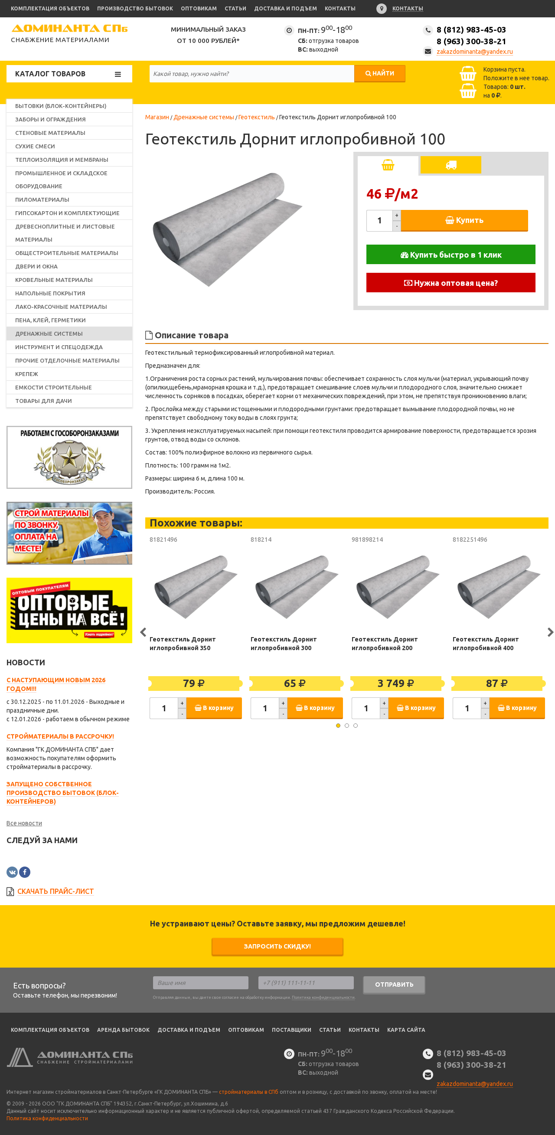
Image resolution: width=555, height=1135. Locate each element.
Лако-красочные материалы (61, 307)
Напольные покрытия (50, 293)
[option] (228, 230)
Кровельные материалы (54, 280)
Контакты (340, 8)
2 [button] (347, 725)
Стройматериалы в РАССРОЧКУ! (60, 736)
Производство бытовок (135, 8)
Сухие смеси (35, 146)
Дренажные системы (49, 333)
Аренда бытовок (123, 1030)
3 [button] (355, 725)
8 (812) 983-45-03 (471, 35)
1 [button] (338, 725)
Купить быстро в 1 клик (455, 254)
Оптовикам (199, 8)
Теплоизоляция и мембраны (61, 160)
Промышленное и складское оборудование (61, 179)
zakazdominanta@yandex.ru (475, 51)
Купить (468, 220)
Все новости (24, 823)
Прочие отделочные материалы (67, 360)
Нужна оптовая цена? (455, 282)
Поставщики (291, 1030)
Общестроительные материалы (66, 253)
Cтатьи (330, 1030)
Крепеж (26, 374)
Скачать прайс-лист (55, 891)
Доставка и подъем (285, 8)
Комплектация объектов (50, 8)
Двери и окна (36, 266)
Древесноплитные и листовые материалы (65, 232)
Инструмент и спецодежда (59, 347)
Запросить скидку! (277, 946)
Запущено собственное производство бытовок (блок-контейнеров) (63, 793)
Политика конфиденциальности (323, 997)
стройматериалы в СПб (248, 1092)
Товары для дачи (43, 401)
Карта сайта (406, 1030)
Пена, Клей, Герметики (50, 320)
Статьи (235, 8)
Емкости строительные (53, 387)
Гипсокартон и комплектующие (67, 213)
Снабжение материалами (60, 39)
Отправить (394, 984)
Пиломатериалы (42, 199)
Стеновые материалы (50, 133)
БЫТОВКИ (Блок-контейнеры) (61, 106)
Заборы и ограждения (50, 119)
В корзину (218, 707)
